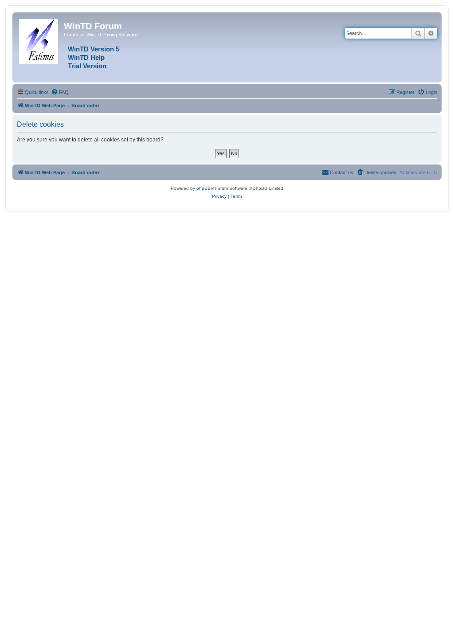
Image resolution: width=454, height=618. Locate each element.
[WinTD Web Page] (39, 40)
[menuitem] (60, 92)
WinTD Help (86, 57)
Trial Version (87, 66)
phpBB (203, 188)
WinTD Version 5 (93, 49)
